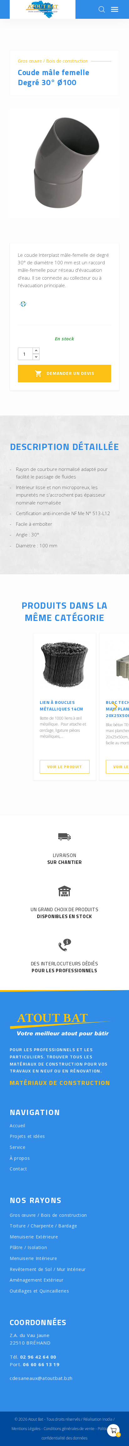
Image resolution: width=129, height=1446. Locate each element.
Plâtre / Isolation (28, 1247)
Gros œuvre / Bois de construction (53, 61)
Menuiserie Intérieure (33, 1258)
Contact (18, 1169)
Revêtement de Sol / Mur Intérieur (48, 1269)
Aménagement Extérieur (37, 1280)
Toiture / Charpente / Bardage (43, 1226)
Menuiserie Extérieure (34, 1237)
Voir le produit (64, 767)
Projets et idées (27, 1136)
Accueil (17, 1125)
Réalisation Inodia (97, 1419)
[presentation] (14, 706)
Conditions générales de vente (69, 1428)
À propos (20, 1158)
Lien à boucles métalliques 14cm (61, 705)
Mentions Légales (26, 1428)
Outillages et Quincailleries (39, 1291)
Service (18, 1147)
